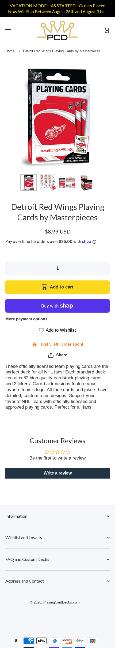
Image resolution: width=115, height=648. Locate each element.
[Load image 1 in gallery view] (28, 182)
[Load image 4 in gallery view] (86, 182)
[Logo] (57, 30)
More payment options (26, 319)
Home (9, 51)
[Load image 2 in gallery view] (48, 182)
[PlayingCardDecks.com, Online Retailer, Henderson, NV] (54, 617)
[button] (57, 355)
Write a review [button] (58, 473)
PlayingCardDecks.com (61, 602)
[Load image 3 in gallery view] (67, 182)
